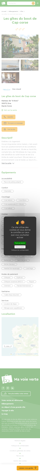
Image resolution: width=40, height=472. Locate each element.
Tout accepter (20, 243)
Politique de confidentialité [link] (20, 250)
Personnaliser (20, 247)
